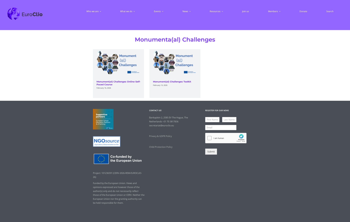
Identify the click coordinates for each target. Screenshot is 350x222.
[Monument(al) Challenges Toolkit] (175, 62)
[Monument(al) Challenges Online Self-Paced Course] (118, 62)
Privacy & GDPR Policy (160, 136)
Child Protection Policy (160, 146)
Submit (211, 151)
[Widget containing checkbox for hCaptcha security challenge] (226, 138)
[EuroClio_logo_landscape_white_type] (25, 8)
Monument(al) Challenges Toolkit (172, 81)
